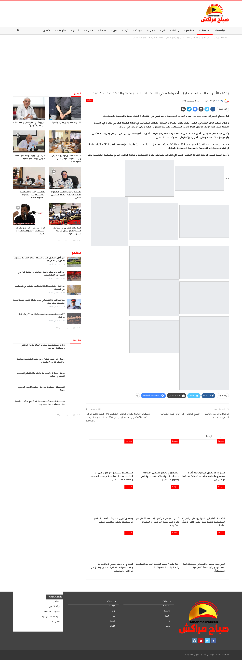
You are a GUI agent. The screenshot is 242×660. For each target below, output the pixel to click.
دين (115, 31)
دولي (152, 31)
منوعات (61, 31)
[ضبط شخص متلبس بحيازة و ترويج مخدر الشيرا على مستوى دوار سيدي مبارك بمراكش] (74, 405)
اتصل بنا (45, 31)
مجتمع (190, 31)
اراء (113, 611)
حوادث (138, 31)
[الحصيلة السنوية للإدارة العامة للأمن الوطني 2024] (74, 391)
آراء (126, 31)
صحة (103, 31)
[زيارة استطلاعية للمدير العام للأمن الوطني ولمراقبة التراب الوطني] (74, 349)
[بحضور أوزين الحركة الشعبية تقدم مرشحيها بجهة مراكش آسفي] (111, 500)
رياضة (175, 31)
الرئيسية (220, 31)
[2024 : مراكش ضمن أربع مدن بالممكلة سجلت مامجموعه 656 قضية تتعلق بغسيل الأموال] (74, 363)
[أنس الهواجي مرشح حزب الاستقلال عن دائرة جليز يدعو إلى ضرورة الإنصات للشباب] (157, 500)
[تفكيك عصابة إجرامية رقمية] (65, 108)
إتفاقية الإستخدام (52, 612)
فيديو (76, 31)
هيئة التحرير (54, 607)
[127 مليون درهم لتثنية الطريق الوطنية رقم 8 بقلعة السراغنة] (157, 546)
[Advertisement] (121, 64)
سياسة (206, 31)
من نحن (56, 601)
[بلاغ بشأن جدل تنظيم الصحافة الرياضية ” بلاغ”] (29, 108)
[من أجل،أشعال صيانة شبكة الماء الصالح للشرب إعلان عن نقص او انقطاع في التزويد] (74, 262)
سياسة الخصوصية (51, 617)
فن (163, 31)
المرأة (89, 31)
